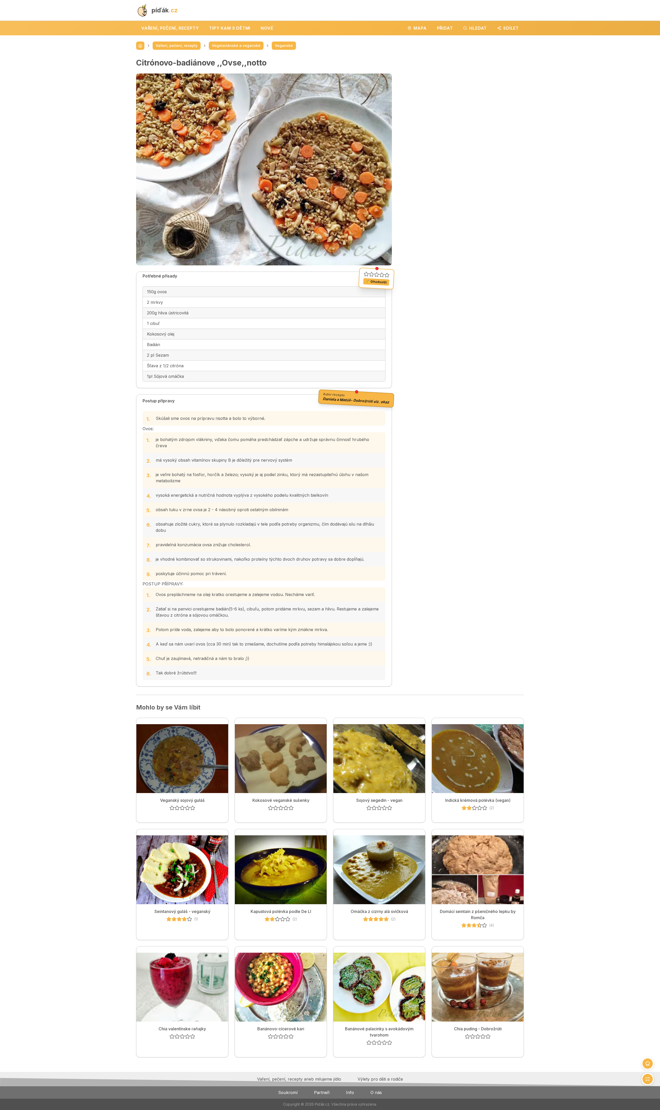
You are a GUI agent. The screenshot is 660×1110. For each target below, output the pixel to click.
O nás (376, 1092)
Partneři (321, 1092)
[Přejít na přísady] (647, 1063)
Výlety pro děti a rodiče (380, 1079)
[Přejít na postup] (647, 1079)
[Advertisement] (462, 94)
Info (350, 1092)
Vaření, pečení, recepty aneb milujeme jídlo (299, 1079)
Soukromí (288, 1092)
